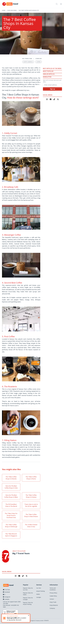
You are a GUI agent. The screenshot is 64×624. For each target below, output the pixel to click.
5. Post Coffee (8, 336)
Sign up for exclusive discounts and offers (52, 81)
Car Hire (38, 588)
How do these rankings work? (23, 97)
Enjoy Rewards (54, 605)
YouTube (7, 589)
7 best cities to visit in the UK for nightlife (31, 505)
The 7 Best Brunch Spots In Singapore (11, 535)
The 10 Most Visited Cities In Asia (31, 526)
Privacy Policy (53, 593)
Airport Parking (40, 591)
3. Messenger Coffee (11, 234)
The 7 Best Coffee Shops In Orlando (11, 478)
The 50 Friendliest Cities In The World (11, 505)
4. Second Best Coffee (12, 282)
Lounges (38, 597)
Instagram (7, 597)
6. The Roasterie (9, 386)
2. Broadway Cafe (10, 186)
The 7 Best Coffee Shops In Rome (31, 478)
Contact (52, 599)
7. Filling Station (9, 440)
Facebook (7, 592)
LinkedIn (6, 599)
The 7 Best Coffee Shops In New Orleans (31, 515)
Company (52, 608)
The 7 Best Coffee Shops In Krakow (31, 496)
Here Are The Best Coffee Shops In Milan (11, 496)
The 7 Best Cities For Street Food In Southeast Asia (11, 515)
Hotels (38, 594)
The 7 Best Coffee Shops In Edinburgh (11, 526)
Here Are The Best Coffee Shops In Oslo (11, 487)
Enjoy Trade (53, 602)
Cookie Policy (53, 596)
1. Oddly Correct (10, 133)
